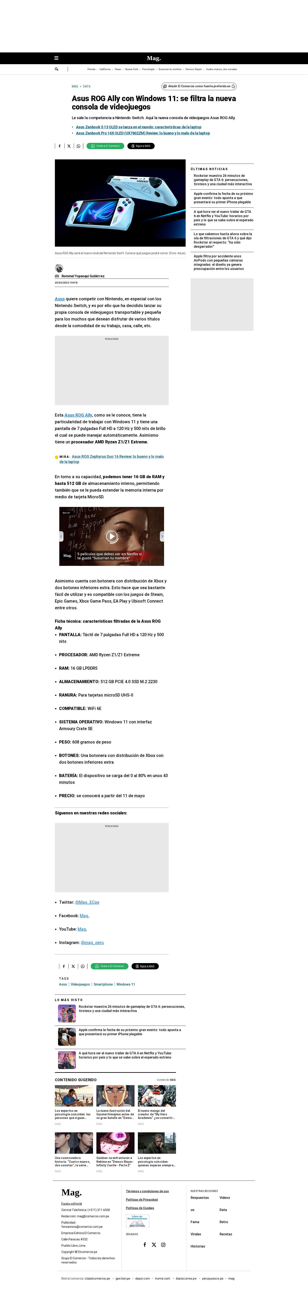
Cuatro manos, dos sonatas (221, 69)
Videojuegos (80, 984)
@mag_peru (92, 942)
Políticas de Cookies (140, 1208)
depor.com (142, 1278)
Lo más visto (69, 1000)
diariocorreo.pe (186, 1278)
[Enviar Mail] (57, 276)
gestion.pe (123, 1278)
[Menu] (58, 58)
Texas (118, 69)
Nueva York (131, 69)
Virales (196, 1234)
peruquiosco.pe (212, 1278)
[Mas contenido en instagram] (163, 1244)
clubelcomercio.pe (98, 1278)
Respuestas (200, 1198)
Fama (195, 1222)
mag (231, 1278)
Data (223, 1210)
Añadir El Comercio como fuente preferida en (199, 86)
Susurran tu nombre (170, 69)
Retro (224, 1222)
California (105, 69)
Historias (198, 1246)
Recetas (226, 1234)
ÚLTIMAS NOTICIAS (209, 169)
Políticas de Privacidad (142, 1199)
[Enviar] (57, 70)
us (192, 1210)
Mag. (84, 915)
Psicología (148, 69)
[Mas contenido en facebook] (144, 1244)
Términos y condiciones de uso (147, 1191)
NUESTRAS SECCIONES (204, 1191)
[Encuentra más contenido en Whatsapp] (78, 145)
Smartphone (103, 984)
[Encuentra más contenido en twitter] (69, 145)
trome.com (163, 1278)
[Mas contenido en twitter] (154, 1244)
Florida (91, 69)
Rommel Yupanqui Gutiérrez (83, 276)
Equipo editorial (71, 1203)
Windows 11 (125, 984)
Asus (63, 984)
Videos (225, 1198)
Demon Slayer (194, 69)
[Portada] (71, 1200)
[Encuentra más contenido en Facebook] (59, 145)
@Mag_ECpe (87, 902)
